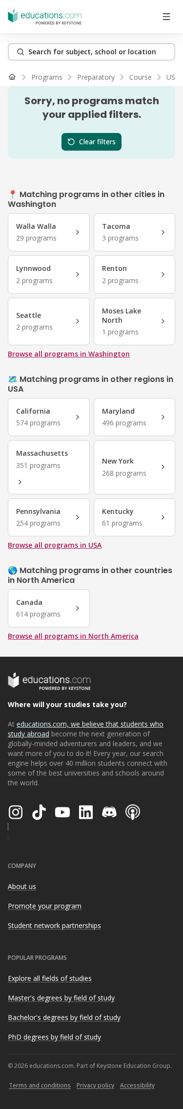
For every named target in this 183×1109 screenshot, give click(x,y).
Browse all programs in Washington (69, 353)
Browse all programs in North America (73, 636)
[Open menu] (166, 16)
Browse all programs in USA (55, 545)
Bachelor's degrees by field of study (64, 1017)
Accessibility (137, 1085)
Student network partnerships (54, 925)
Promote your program (44, 905)
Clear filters (97, 141)
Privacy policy (95, 1085)
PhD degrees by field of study (54, 1037)
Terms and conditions (40, 1085)
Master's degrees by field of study (61, 997)
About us (22, 886)
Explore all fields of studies (50, 978)
